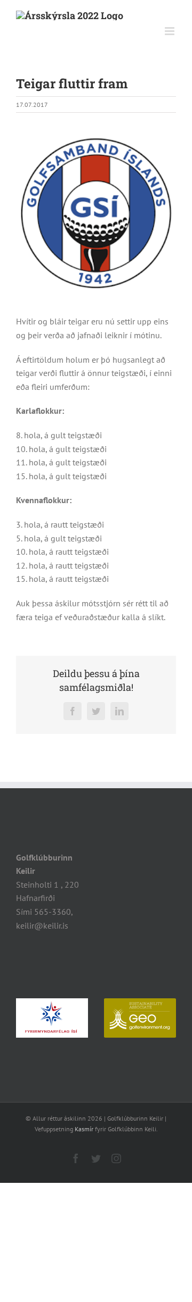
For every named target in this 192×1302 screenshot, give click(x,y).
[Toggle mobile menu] (170, 31)
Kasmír (84, 1129)
